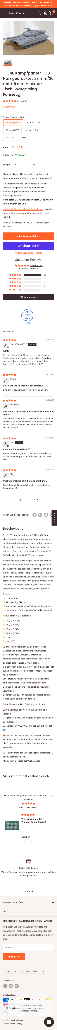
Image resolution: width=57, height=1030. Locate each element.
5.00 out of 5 (36, 265)
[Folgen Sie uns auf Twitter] (11, 986)
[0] (51, 13)
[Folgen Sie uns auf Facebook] (5, 986)
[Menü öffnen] (4, 13)
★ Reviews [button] (54, 517)
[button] (10, 101)
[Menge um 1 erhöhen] (34, 164)
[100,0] (27, 315)
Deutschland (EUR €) (30, 971)
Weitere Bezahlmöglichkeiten (28, 253)
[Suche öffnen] (39, 13)
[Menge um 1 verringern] (15, 164)
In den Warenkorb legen (28, 236)
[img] (9, 340)
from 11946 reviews (28, 807)
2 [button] (25, 499)
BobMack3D (9, 107)
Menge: (6, 164)
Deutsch (8, 971)
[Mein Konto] (45, 13)
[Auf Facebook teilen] (34, 515)
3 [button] (30, 499)
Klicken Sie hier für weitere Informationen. (23, 209)
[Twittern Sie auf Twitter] (46, 515)
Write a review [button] (28, 297)
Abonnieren (14, 956)
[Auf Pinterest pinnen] (40, 515)
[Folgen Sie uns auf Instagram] (17, 986)
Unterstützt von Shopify (12, 1024)
